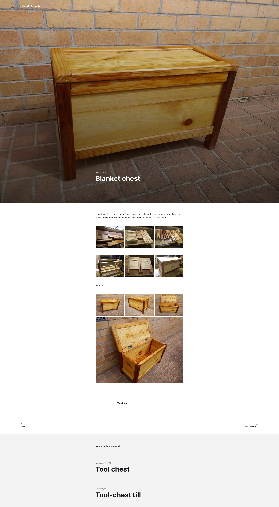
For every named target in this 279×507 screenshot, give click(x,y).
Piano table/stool (251, 425)
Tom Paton (122, 403)
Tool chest (113, 469)
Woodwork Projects (28, 6)
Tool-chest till (118, 495)
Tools (24, 425)
